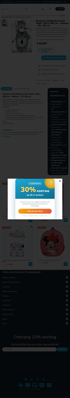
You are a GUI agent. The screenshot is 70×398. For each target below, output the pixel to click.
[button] (60, 181)
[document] (35, 199)
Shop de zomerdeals (35, 211)
